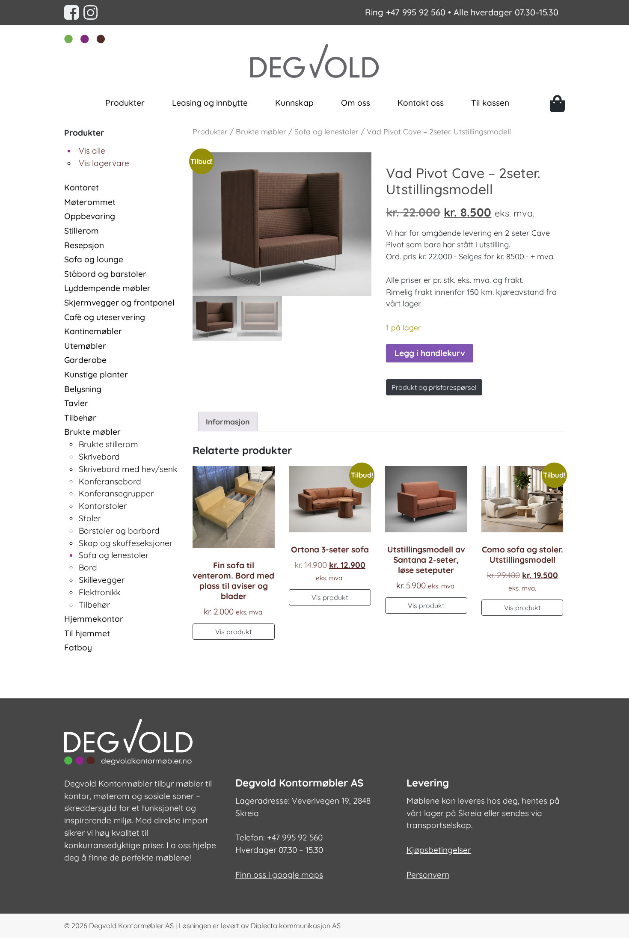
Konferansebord (110, 481)
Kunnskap (294, 103)
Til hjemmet (87, 633)
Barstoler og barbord (119, 530)
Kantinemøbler (93, 331)
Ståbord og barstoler (105, 274)
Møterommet (90, 202)
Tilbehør (80, 418)
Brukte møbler (92, 432)
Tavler (76, 403)
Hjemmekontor (93, 619)
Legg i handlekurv (430, 353)
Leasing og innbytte (210, 103)
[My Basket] (557, 103)
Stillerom (81, 231)
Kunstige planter (96, 374)
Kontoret (81, 187)
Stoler (90, 518)
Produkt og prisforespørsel (434, 387)
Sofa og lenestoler (113, 555)
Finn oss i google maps (279, 875)
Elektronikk (99, 592)
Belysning (82, 389)
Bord (88, 567)
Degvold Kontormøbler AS (131, 925)
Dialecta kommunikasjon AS (296, 925)
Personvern (427, 875)
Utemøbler (85, 346)
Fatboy (78, 647)
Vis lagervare (104, 163)
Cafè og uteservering (104, 317)
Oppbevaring (89, 216)
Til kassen (490, 103)
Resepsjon (84, 245)
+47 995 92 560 (415, 12)
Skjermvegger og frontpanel (119, 302)
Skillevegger (102, 580)
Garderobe (85, 360)
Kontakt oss (421, 103)
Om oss (355, 103)
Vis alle (92, 150)
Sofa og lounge (93, 259)
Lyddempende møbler (107, 288)
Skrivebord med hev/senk (128, 469)
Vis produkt (233, 631)
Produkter (125, 103)
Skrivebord (99, 456)
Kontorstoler (103, 506)
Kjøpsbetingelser (438, 850)
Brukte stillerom (108, 444)
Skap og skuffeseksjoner (125, 543)
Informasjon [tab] (227, 421)
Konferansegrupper (116, 493)
